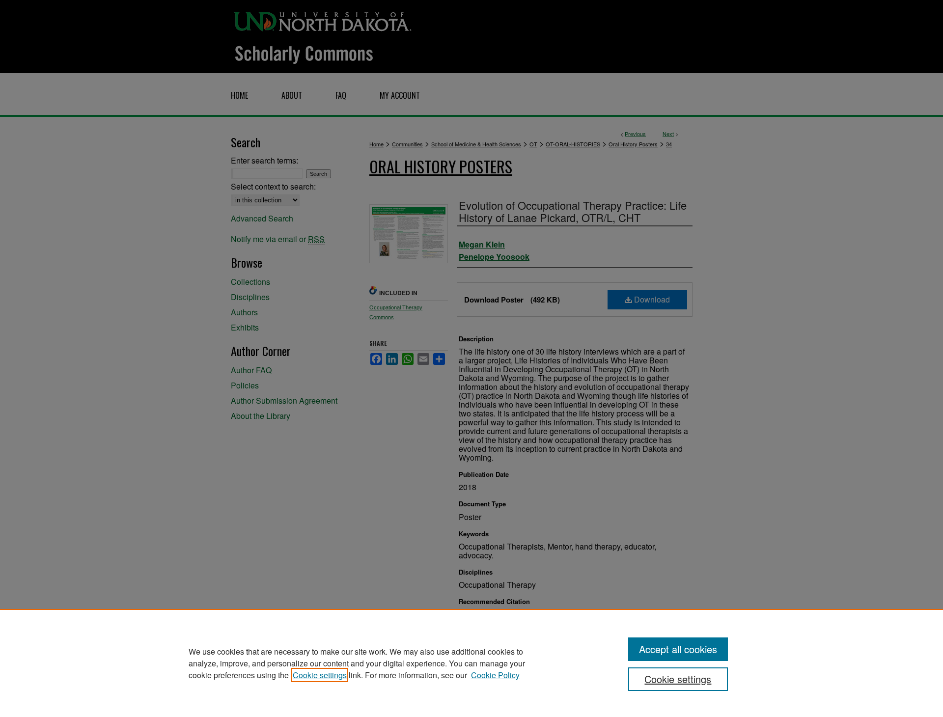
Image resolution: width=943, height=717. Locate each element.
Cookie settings (320, 675)
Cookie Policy (495, 675)
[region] (471, 663)
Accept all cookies (678, 649)
